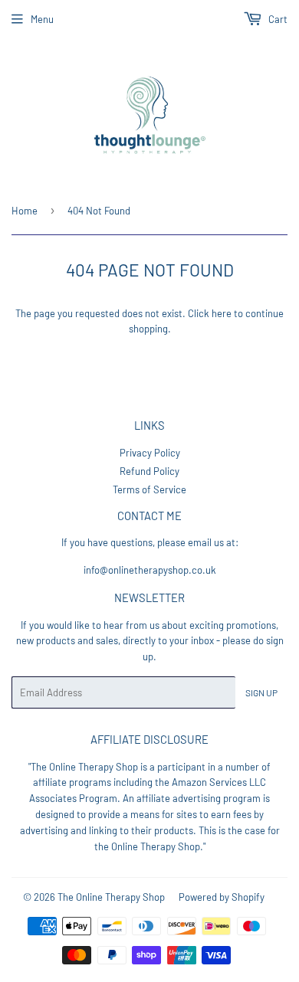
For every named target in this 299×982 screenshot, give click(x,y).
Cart (277, 19)
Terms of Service (149, 489)
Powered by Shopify (221, 897)
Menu (42, 19)
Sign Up (261, 692)
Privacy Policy (150, 453)
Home (25, 211)
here (222, 313)
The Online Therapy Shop (111, 897)
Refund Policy (149, 471)
